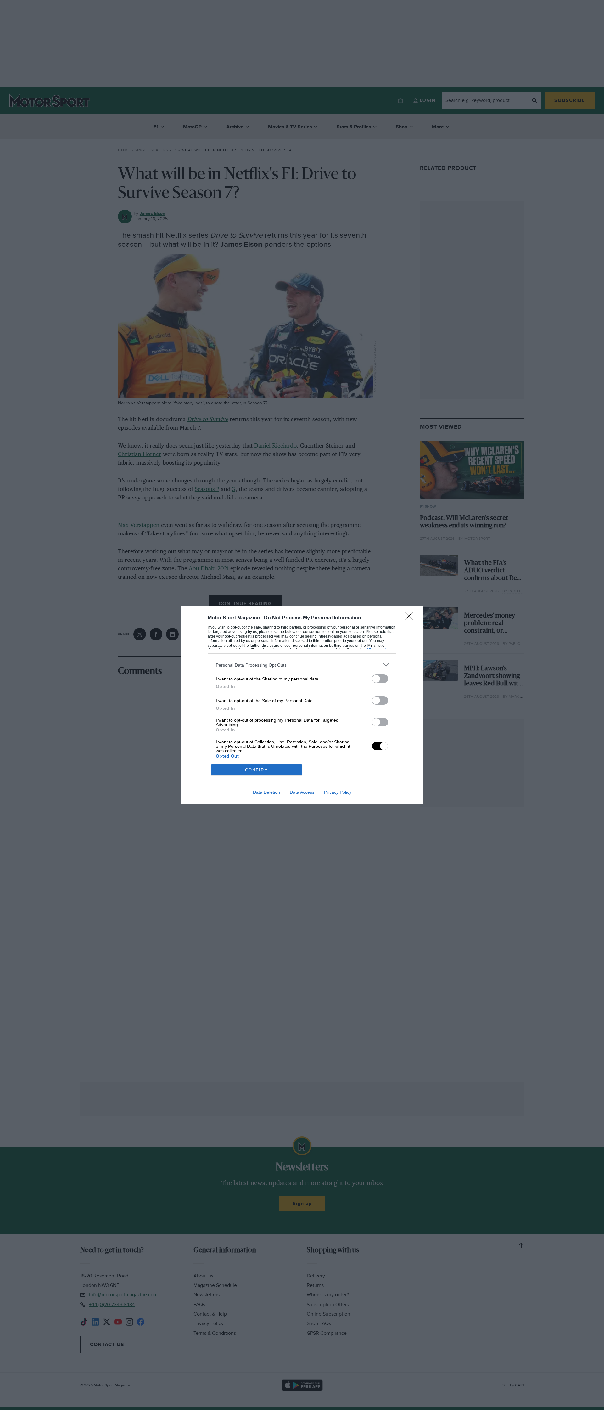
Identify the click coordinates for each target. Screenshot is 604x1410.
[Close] (411, 618)
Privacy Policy (337, 792)
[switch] (380, 678)
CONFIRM (256, 770)
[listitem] (302, 665)
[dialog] (302, 705)
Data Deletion (266, 792)
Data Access (302, 792)
